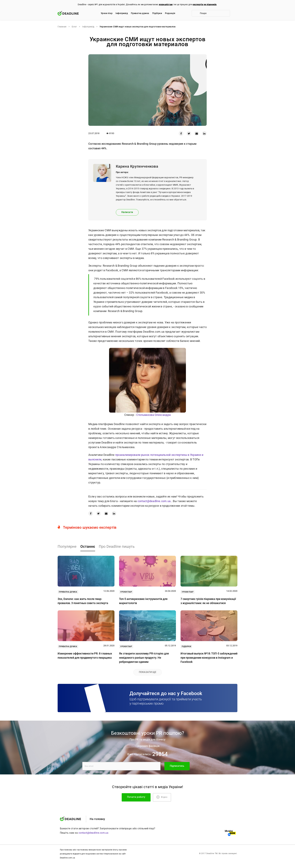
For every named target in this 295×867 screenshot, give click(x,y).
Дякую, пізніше (182, 460)
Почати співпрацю (175, 451)
